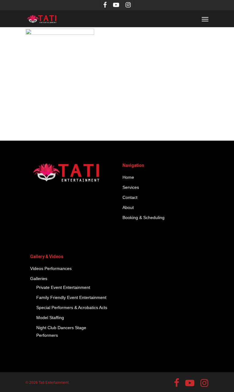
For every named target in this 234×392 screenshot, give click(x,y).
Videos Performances (51, 268)
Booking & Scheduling (143, 217)
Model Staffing (50, 317)
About (128, 207)
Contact (129, 197)
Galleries (38, 278)
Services (130, 187)
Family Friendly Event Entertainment (71, 297)
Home (128, 177)
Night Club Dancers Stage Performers (61, 331)
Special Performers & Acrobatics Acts (71, 307)
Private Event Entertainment (63, 287)
